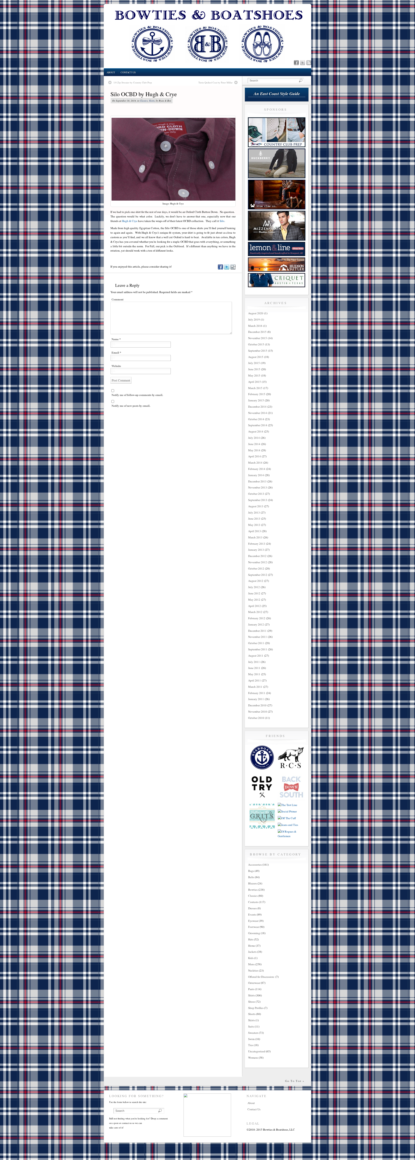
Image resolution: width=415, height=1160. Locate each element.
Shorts (251, 1014)
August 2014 (255, 431)
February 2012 (256, 618)
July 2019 (254, 319)
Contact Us (128, 72)
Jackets (252, 952)
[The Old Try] (262, 799)
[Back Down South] (291, 799)
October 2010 (256, 718)
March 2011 (255, 687)
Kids (251, 958)
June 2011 (254, 668)
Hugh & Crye (129, 221)
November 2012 (257, 562)
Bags (251, 871)
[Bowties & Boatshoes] (207, 67)
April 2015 (254, 382)
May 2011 (254, 674)
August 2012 (255, 581)
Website (116, 366)
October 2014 (256, 419)
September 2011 (257, 649)
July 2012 (254, 587)
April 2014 (254, 456)
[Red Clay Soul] (291, 770)
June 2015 (254, 369)
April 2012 (254, 606)
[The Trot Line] (287, 805)
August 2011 (255, 655)
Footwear (253, 927)
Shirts (152, 100)
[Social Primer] (287, 811)
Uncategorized (256, 1051)
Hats (250, 939)
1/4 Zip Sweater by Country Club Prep (132, 82)
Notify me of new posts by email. (131, 406)
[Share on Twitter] (226, 268)
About (111, 72)
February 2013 (256, 544)
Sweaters (253, 1033)
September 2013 (257, 500)
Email (116, 352)
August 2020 (255, 313)
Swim (251, 1039)
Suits (251, 1026)
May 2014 (254, 450)
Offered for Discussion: (261, 977)
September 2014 (257, 425)
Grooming (254, 933)
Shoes (251, 1002)
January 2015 (256, 400)
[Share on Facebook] (220, 268)
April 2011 (254, 680)
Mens (251, 964)
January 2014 (256, 475)
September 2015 (257, 351)
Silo (222, 221)
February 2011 (256, 693)
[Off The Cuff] (287, 818)
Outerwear (254, 983)
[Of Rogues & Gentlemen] (291, 836)
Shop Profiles (255, 1008)
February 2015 (256, 394)
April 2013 (254, 531)
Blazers (252, 883)
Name (116, 339)
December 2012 (257, 556)
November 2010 (257, 711)
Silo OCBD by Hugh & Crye (143, 94)
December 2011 (257, 631)
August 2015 (255, 357)
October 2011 (256, 643)
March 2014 (255, 462)
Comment (117, 299)
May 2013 (254, 525)
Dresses (252, 908)
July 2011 (254, 662)
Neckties (253, 970)
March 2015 (255, 388)
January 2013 (256, 550)
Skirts (251, 1020)
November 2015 (257, 338)
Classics (144, 100)
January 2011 (256, 699)
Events (252, 914)
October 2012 (256, 568)
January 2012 (256, 624)
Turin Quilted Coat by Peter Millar (215, 82)
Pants (251, 989)
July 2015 (254, 363)
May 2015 (254, 375)
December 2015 (257, 332)
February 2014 (256, 469)
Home (251, 946)
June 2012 (254, 593)
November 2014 (257, 413)
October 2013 (256, 494)
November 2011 (257, 637)
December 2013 (257, 481)
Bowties (253, 890)
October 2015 (256, 344)
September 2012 (257, 575)
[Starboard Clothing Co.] (262, 770)
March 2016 (255, 326)
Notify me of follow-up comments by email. (137, 395)
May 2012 (254, 600)
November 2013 (257, 487)
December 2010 (257, 705)
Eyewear (253, 921)
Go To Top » (295, 1081)
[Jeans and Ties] (288, 825)
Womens (253, 1057)
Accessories (255, 864)
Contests (253, 902)
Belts (251, 877)
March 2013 (255, 537)
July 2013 (254, 512)
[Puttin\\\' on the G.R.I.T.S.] (262, 829)
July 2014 (254, 438)
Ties (250, 1045)
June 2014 (254, 444)
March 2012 (255, 612)
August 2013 (255, 506)
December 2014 (257, 406)
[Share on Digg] (233, 268)
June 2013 (254, 518)
